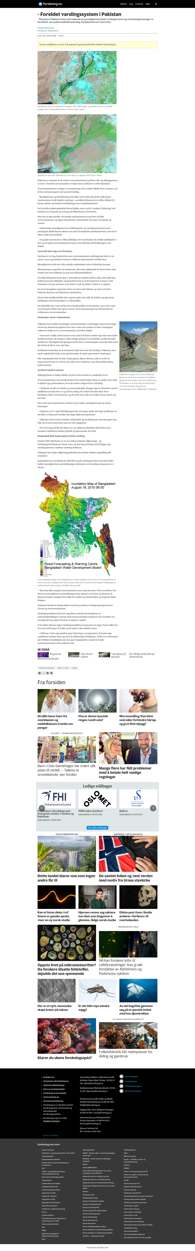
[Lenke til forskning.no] (76, 3)
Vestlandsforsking (130, 1228)
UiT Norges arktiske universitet (135, 1202)
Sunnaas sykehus (130, 1190)
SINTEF (126, 1168)
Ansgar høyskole (48, 1150)
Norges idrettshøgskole (91, 1214)
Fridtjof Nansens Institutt (51, 1183)
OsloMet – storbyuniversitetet (93, 1236)
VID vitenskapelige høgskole (134, 1234)
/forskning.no (130, 1081)
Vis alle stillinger (97, 827)
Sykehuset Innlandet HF (132, 1193)
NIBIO (44, 1230)
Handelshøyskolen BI (49, 1187)
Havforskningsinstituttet (51, 1190)
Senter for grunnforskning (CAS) (136, 1171)
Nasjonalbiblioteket (90, 1167)
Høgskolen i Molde (49, 1193)
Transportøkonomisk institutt (135, 1199)
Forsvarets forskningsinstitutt (53, 1177)
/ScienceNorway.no (133, 1091)
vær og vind (63, 668)
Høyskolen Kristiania (49, 1206)
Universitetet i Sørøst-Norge (134, 1221)
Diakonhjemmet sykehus (51, 1159)
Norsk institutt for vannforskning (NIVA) (97, 1233)
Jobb (148, 4)
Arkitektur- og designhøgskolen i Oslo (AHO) (58, 1153)
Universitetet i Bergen (132, 1209)
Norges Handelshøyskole (92, 1204)
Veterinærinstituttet (131, 1231)
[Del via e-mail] (51, 673)
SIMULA (127, 1165)
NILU (44, 1239)
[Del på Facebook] (39, 673)
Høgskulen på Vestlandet (51, 1202)
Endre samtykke (50, 1135)
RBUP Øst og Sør (130, 1156)
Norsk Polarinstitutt (90, 1217)
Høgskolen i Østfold (49, 1196)
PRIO (126, 1153)
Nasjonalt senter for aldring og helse (96, 1176)
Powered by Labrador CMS (97, 1248)
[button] (42, 808)
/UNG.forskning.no (133, 1086)
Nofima (85, 1191)
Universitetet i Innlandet (132, 1212)
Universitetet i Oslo (131, 1215)
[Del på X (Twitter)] (43, 673)
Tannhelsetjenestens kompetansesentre (138, 1196)
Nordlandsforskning (90, 1198)
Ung (131, 4)
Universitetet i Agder (131, 1206)
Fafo (43, 1168)
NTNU (85, 1164)
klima (74, 668)
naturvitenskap (47, 668)
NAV (43, 1227)
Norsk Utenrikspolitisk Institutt (94, 1226)
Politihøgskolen (130, 1150)
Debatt (123, 4)
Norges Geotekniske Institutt (93, 1201)
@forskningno (131, 1076)
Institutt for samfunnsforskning (53, 1209)
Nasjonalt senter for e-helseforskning (96, 1179)
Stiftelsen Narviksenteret (133, 1187)
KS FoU (44, 1212)
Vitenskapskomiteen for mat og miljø (137, 1237)
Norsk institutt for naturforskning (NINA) (98, 1230)
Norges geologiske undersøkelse (95, 1210)
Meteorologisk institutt (50, 1224)
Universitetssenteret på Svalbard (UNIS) (138, 1225)
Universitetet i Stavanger (133, 1218)
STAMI (126, 1180)
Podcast (139, 4)
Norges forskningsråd (91, 1207)
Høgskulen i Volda (48, 1199)
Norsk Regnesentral (90, 1220)
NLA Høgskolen (88, 1150)
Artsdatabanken (47, 1156)
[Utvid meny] (156, 4)
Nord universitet (88, 1195)
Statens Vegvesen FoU (132, 1183)
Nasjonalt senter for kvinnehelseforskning (98, 1183)
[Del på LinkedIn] (47, 673)
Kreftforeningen (48, 1215)
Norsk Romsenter (89, 1223)
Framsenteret (47, 1180)
